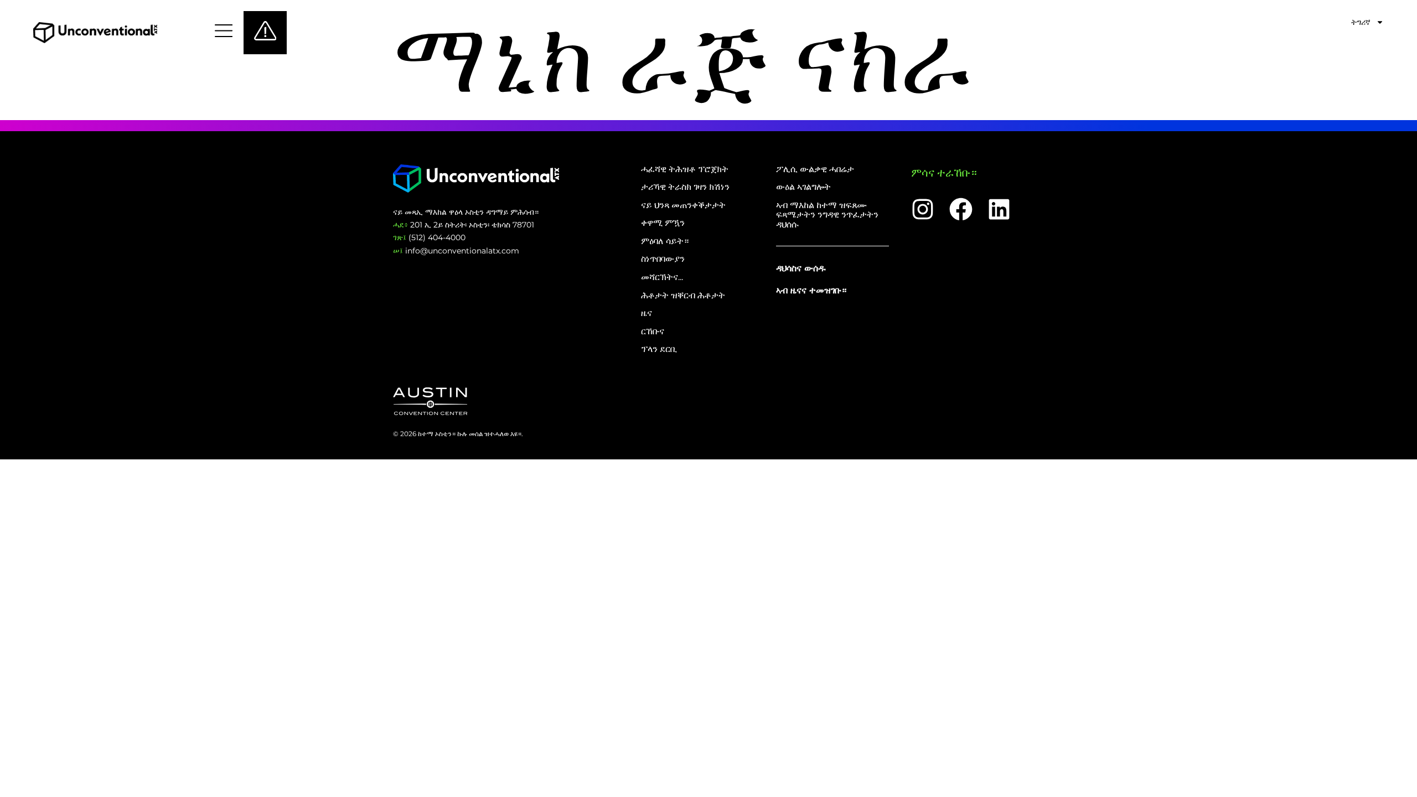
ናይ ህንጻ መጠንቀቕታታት (683, 205)
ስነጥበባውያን (663, 259)
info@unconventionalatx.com (456, 251)
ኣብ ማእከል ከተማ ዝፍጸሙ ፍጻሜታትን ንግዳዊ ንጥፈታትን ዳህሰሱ (827, 215)
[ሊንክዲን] (999, 209)
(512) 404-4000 (429, 237)
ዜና (646, 313)
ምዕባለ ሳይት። (665, 241)
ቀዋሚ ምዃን (663, 223)
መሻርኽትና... (662, 277)
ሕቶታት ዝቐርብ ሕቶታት (683, 296)
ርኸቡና (652, 332)
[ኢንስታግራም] (922, 209)
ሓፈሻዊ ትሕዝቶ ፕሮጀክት (684, 169)
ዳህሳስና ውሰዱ (801, 268)
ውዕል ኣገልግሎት (803, 187)
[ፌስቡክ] (961, 209)
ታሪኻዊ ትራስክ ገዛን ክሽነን (685, 187)
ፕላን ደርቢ (659, 349)
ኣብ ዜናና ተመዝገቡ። (811, 290)
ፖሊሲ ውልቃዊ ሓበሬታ (815, 169)
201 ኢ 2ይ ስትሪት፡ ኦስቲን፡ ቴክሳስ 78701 (463, 225)
